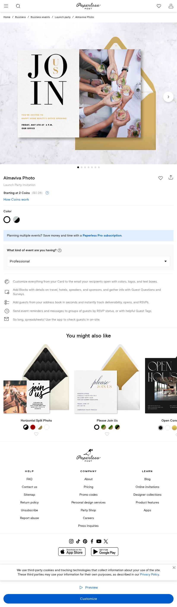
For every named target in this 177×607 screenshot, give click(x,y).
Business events (40, 17)
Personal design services (88, 502)
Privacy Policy (149, 574)
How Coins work (16, 199)
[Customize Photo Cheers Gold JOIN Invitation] (88, 93)
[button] (59, 250)
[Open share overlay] (171, 177)
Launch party (63, 17)
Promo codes (88, 495)
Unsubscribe (29, 510)
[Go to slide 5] (92, 167)
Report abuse (29, 518)
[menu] (6, 6)
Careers (88, 518)
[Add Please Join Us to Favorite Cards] (107, 434)
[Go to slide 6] (95, 167)
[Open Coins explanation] (47, 193)
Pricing (88, 487)
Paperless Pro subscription (102, 236)
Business (20, 17)
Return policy (29, 502)
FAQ (29, 479)
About (88, 479)
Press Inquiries (88, 526)
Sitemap (29, 495)
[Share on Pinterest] (85, 541)
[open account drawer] (171, 6)
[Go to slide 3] (85, 167)
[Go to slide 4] (88, 167)
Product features (147, 502)
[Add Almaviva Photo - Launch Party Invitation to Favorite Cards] (160, 178)
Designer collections (147, 495)
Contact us (29, 487)
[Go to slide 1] (78, 167)
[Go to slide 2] (81, 167)
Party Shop (88, 510)
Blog (147, 479)
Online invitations (147, 487)
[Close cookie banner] (174, 567)
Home (6, 17)
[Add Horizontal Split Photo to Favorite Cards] (36, 434)
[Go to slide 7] (99, 167)
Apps (147, 510)
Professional (20, 261)
